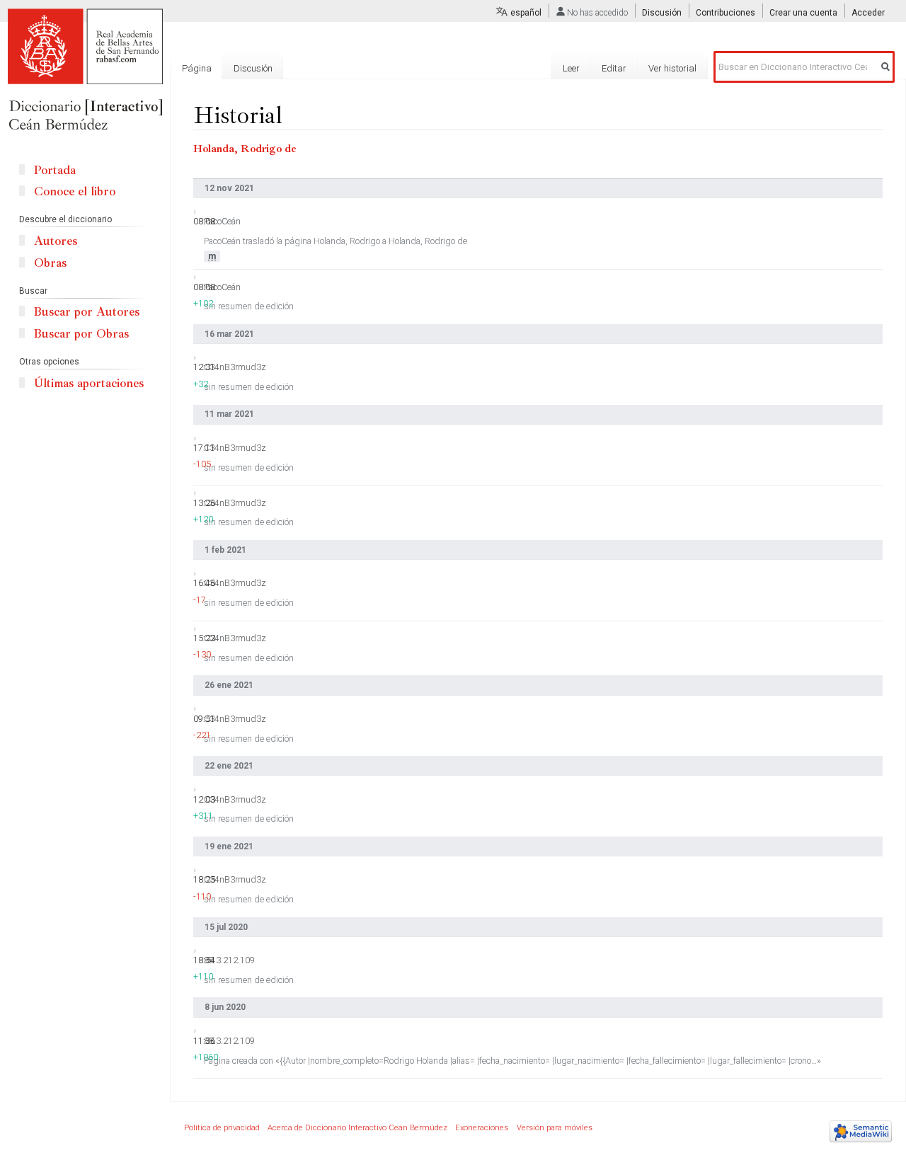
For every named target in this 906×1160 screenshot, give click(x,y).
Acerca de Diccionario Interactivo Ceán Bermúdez (357, 1127)
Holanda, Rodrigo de (245, 149)
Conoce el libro (74, 191)
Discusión (662, 13)
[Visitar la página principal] (85, 71)
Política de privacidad (222, 1127)
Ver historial (672, 68)
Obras (50, 263)
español (525, 13)
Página (197, 68)
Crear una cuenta (803, 13)
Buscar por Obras (81, 334)
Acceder (868, 13)
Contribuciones (725, 13)
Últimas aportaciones (89, 383)
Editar (614, 68)
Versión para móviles (554, 1127)
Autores (55, 241)
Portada (55, 170)
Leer (571, 68)
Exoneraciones (481, 1127)
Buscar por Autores (86, 312)
